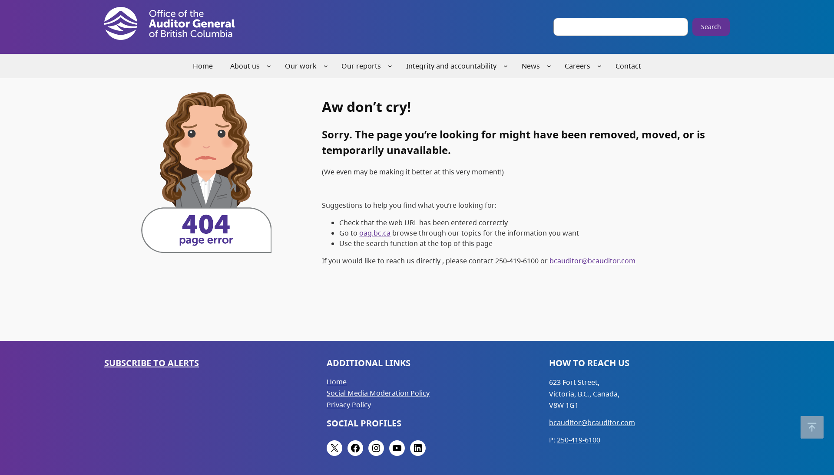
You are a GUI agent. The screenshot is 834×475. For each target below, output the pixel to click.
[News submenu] (549, 66)
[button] (812, 427)
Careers (577, 66)
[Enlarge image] (260, 98)
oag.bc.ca (375, 233)
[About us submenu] (269, 66)
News (531, 66)
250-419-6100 (578, 440)
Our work (301, 66)
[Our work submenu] (326, 66)
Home (337, 382)
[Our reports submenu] (390, 66)
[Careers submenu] (599, 66)
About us (245, 66)
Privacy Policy (349, 404)
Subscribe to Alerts (151, 363)
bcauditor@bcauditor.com (592, 260)
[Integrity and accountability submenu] (505, 66)
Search (711, 27)
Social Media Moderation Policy (378, 393)
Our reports (361, 66)
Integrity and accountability (451, 66)
